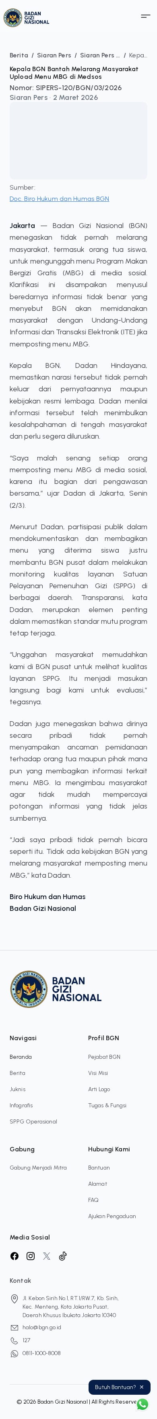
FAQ (93, 1200)
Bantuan (99, 1167)
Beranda (21, 1057)
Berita (17, 1073)
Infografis (21, 1105)
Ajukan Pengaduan (112, 1216)
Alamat (97, 1183)
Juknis (17, 1089)
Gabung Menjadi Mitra (38, 1167)
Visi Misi (98, 1073)
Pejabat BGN (104, 1057)
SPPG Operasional (33, 1121)
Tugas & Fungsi (107, 1105)
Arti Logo (99, 1089)
